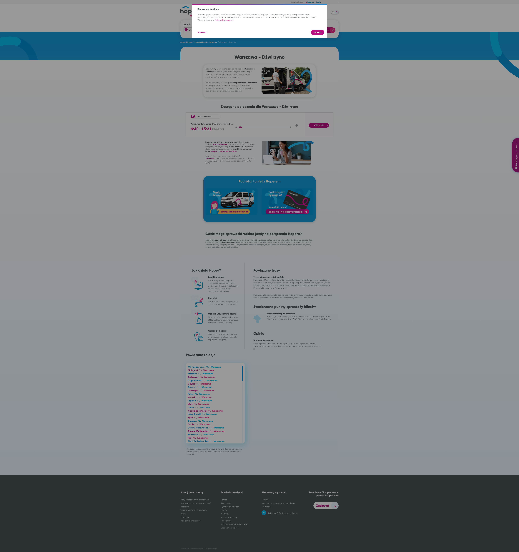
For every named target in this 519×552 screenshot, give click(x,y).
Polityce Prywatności (224, 20)
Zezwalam (317, 32)
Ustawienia (202, 32)
